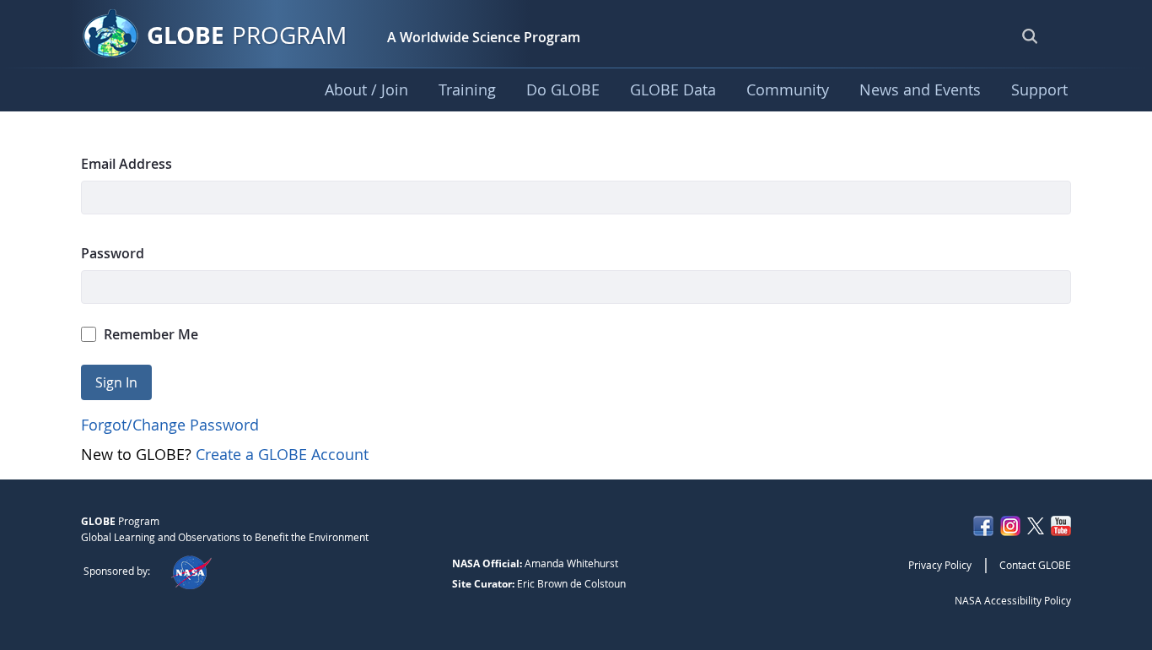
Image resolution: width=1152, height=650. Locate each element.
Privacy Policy (940, 564)
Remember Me (151, 334)
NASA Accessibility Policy (1013, 600)
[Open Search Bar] (1030, 35)
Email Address (126, 163)
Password (112, 253)
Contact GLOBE (1035, 564)
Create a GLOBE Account (282, 454)
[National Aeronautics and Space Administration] (191, 570)
